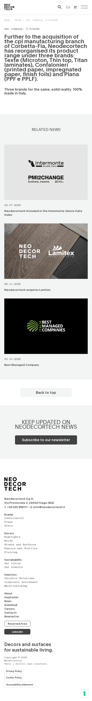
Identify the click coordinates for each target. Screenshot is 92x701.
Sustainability (13, 559)
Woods (8, 541)
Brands (8, 514)
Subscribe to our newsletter (46, 439)
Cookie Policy (14, 677)
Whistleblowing (15, 586)
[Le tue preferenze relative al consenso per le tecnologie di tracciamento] (84, 693)
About (8, 593)
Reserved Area (17, 623)
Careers (9, 608)
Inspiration (11, 597)
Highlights (12, 537)
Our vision (12, 563)
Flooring (11, 552)
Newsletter (11, 616)
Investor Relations (19, 578)
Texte (8, 526)
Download (10, 605)
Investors (10, 574)
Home (7, 20)
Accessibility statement (19, 684)
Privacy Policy (14, 671)
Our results (13, 567)
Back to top (46, 392)
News (18, 20)
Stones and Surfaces (20, 544)
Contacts (10, 612)
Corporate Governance (21, 582)
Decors (9, 533)
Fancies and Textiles (20, 548)
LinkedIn (17, 631)
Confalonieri (14, 518)
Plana (8, 522)
